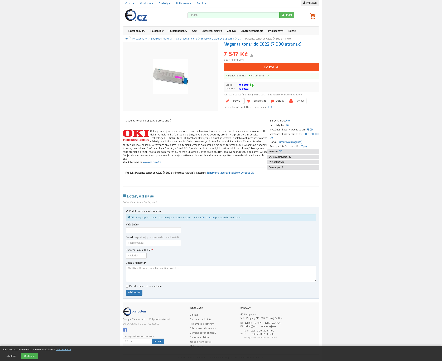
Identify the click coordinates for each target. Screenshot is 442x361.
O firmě (194, 314)
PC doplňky (157, 31)
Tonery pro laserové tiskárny (217, 38)
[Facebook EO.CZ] (125, 329)
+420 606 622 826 (253, 323)
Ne (287, 125)
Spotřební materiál (161, 38)
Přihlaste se (208, 217)
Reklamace (182, 3)
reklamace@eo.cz (268, 326)
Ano (287, 120)
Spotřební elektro (212, 31)
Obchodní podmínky (200, 319)
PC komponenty (178, 31)
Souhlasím (29, 356)
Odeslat (135, 292)
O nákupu (145, 3)
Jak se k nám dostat (200, 341)
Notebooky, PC (136, 31)
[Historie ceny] (251, 55)
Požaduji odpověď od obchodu (145, 286)
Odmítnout (11, 356)
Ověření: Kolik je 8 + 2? (139, 250)
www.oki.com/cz (152, 162)
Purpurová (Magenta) (290, 142)
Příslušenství (275, 31)
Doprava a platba (199, 337)
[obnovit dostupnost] (251, 85)
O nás (129, 3)
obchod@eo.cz (251, 326)
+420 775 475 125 (272, 323)
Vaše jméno (132, 224)
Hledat (288, 15)
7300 (310, 129)
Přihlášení (311, 2)
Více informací (63, 349)
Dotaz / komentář (136, 263)
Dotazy (279, 101)
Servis (201, 3)
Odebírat (158, 341)
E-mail (152, 237)
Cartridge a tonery (186, 38)
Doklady (164, 3)
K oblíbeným (258, 101)
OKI (239, 38)
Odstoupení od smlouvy (203, 328)
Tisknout (299, 101)
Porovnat (236, 101)
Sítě (194, 31)
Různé (292, 31)
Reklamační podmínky (202, 323)
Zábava (231, 31)
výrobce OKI (247, 172)
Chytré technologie (252, 31)
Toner (304, 146)
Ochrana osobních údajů (203, 332)
